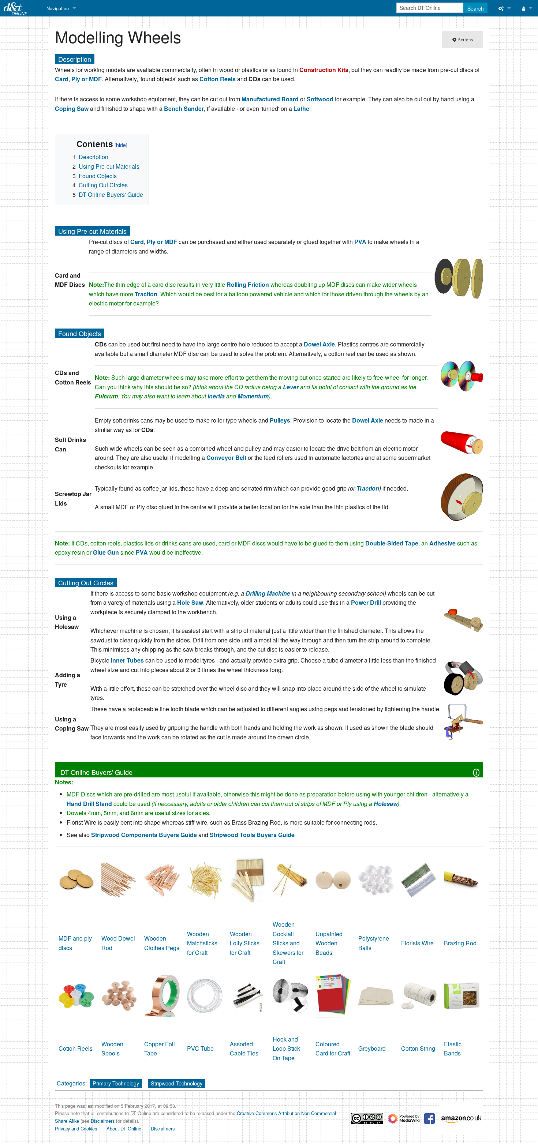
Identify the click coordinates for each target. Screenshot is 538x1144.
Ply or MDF (86, 79)
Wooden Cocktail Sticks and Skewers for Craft (288, 943)
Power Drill (366, 602)
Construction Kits (323, 69)
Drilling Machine (268, 593)
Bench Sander (184, 108)
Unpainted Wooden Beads (329, 943)
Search (475, 8)
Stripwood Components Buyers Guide (144, 834)
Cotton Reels (217, 79)
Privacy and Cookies (76, 1128)
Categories (71, 1083)
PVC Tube (200, 1048)
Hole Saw (190, 602)
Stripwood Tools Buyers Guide (252, 834)
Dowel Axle (319, 344)
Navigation (57, 8)
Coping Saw (72, 108)
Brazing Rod (460, 943)
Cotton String (418, 1048)
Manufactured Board (270, 99)
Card (61, 79)
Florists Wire (417, 943)
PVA (360, 241)
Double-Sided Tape (391, 543)
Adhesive (442, 543)
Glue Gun (106, 552)
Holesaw (385, 803)
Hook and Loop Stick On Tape (286, 1048)
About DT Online (124, 1128)
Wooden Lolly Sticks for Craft (244, 943)
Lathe (301, 108)
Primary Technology (116, 1083)
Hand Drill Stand (89, 803)
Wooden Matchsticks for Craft (202, 943)
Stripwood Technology (176, 1083)
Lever (291, 387)
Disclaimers (103, 1120)
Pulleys (280, 420)
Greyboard (372, 1048)
